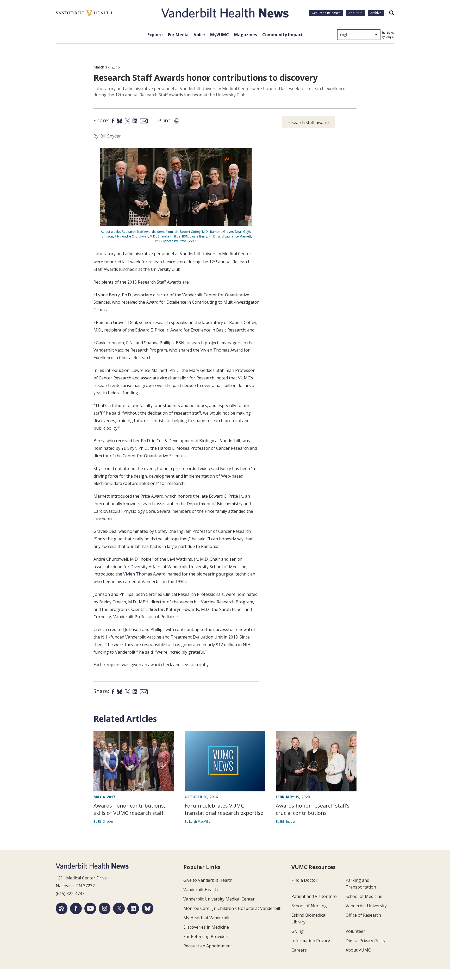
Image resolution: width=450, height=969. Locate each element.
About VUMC (358, 950)
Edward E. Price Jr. (226, 496)
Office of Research (363, 915)
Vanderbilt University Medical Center (219, 899)
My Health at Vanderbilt (206, 918)
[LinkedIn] (133, 908)
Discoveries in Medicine (206, 927)
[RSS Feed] (61, 908)
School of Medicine (364, 896)
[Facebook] (76, 908)
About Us (355, 13)
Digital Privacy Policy (365, 940)
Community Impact (282, 34)
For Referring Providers (206, 936)
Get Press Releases (326, 13)
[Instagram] (104, 908)
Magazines (245, 34)
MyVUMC (219, 34)
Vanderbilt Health (200, 889)
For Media (178, 34)
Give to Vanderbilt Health (207, 880)
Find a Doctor (304, 880)
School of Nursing (309, 906)
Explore (155, 34)
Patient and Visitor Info (314, 896)
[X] (119, 908)
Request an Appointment (207, 946)
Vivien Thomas (137, 574)
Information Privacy (310, 940)
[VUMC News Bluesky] (147, 908)
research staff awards (309, 122)
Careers (299, 950)
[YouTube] (90, 908)
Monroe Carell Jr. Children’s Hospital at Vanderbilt (231, 908)
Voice (199, 34)
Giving (297, 931)
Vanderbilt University (366, 906)
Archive (375, 13)
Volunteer (355, 931)
